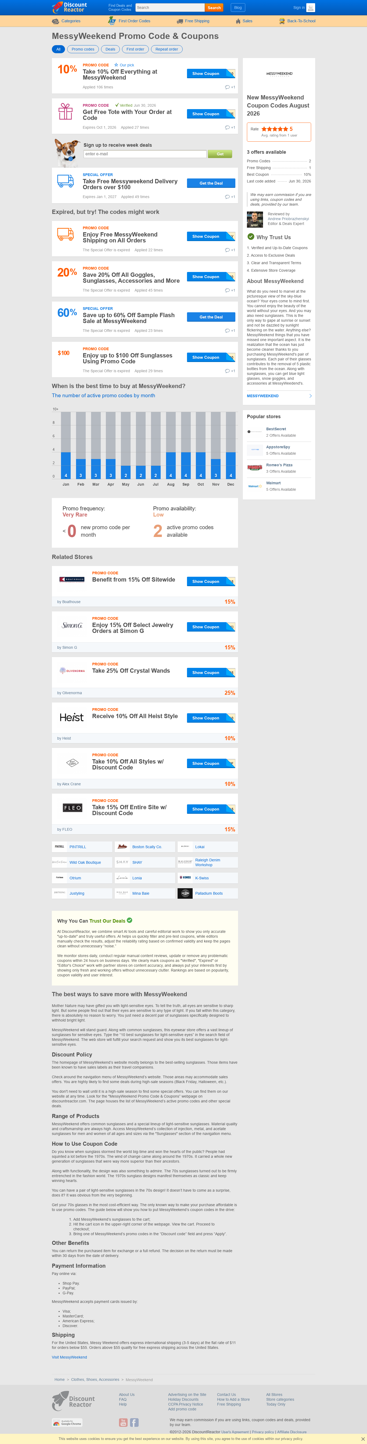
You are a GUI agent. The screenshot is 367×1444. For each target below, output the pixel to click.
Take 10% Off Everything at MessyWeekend (120, 74)
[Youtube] (124, 1422)
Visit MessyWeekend (69, 1357)
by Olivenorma (69, 693)
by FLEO (64, 829)
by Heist (64, 738)
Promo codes (83, 49)
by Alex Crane (69, 784)
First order (135, 49)
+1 (233, 87)
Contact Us (226, 1394)
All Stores (274, 1394)
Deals (110, 49)
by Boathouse (69, 602)
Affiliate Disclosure (292, 1432)
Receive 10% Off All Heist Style (135, 716)
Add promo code (182, 1409)
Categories (71, 21)
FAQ (123, 1399)
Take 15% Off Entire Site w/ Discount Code (129, 810)
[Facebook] (135, 1422)
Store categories (280, 1399)
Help (123, 1404)
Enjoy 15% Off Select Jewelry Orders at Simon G (132, 628)
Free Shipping (197, 21)
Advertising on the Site (187, 1394)
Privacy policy (263, 1432)
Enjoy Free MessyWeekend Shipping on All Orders (120, 237)
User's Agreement (235, 1432)
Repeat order (167, 49)
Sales (248, 21)
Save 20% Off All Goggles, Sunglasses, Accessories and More (131, 277)
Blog (238, 7)
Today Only (275, 1404)
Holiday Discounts (183, 1399)
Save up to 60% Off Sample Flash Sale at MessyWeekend (129, 318)
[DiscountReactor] (70, 7)
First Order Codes (134, 21)
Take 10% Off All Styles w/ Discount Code (128, 764)
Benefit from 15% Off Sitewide (133, 579)
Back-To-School (301, 21)
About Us (127, 1394)
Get (220, 154)
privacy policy (291, 1439)
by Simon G (67, 647)
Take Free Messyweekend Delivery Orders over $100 (130, 184)
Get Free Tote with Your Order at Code (127, 115)
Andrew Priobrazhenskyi (288, 219)
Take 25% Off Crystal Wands (131, 670)
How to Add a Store (233, 1399)
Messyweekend (263, 396)
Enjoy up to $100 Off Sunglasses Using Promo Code (127, 358)
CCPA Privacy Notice (185, 1404)
